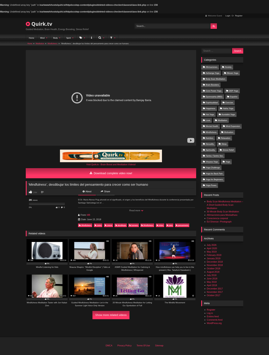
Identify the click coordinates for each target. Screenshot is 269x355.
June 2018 (212, 278)
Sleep (224, 144)
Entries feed (213, 316)
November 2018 (215, 265)
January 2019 (213, 258)
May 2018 (212, 282)
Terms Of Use (143, 345)
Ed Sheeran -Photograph (219, 221)
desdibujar (122, 225)
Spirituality (210, 150)
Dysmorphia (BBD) (214, 96)
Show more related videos (111, 314)
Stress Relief (228, 150)
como (99, 225)
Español (233, 96)
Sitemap (159, 345)
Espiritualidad (212, 102)
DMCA (109, 345)
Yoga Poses (211, 185)
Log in (210, 313)
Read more (135, 210)
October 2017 (213, 295)
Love (208, 120)
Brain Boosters (212, 85)
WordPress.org (214, 323)
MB (88, 215)
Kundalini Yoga (228, 114)
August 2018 (213, 272)
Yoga (228, 162)
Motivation (228, 132)
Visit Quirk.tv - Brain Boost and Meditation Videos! (111, 164)
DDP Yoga (233, 91)
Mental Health (212, 126)
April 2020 (212, 248)
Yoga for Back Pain (214, 173)
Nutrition (209, 138)
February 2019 (214, 255)
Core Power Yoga (213, 91)
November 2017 (215, 292)
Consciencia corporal (217, 218)
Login (227, 16)
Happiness (210, 108)
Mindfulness (52, 44)
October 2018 (213, 268)
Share (107, 191)
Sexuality (210, 144)
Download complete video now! (112, 173)
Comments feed (214, 320)
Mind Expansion (233, 126)
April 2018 (212, 285)
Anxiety (228, 67)
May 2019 (212, 252)
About (88, 191)
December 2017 (215, 288)
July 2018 (211, 275)
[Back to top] (260, 346)
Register (239, 16)
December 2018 (215, 262)
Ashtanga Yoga (212, 73)
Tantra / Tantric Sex (214, 156)
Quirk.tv (41, 23)
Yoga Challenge (213, 167)
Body (55, 38)
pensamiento (183, 225)
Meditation (40, 44)
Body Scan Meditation (215, 79)
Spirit (68, 38)
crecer (109, 225)
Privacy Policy (124, 345)
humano (134, 225)
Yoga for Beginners (214, 179)
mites (161, 225)
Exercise (229, 102)
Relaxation (225, 138)
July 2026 (211, 245)
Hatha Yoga (228, 108)
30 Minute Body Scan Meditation (223, 211)
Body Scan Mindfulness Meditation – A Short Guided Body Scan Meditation (225, 204)
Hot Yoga (210, 114)
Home (31, 38)
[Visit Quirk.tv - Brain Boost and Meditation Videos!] (111, 156)
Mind (42, 38)
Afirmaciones (211, 67)
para (170, 225)
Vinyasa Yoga (212, 162)
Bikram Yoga (232, 73)
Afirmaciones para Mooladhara (222, 215)
